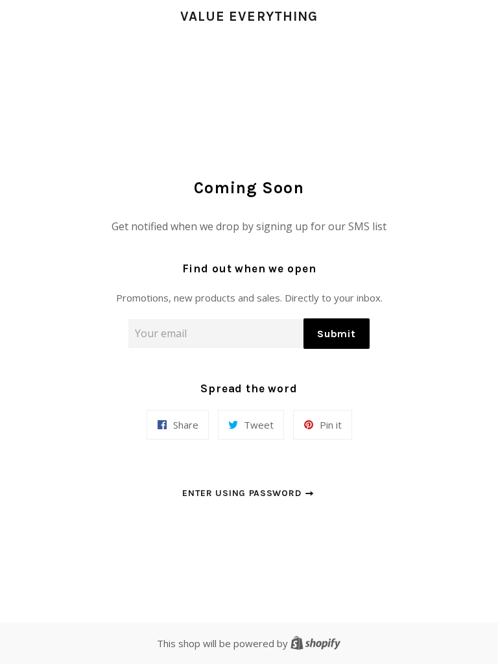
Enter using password (243, 493)
